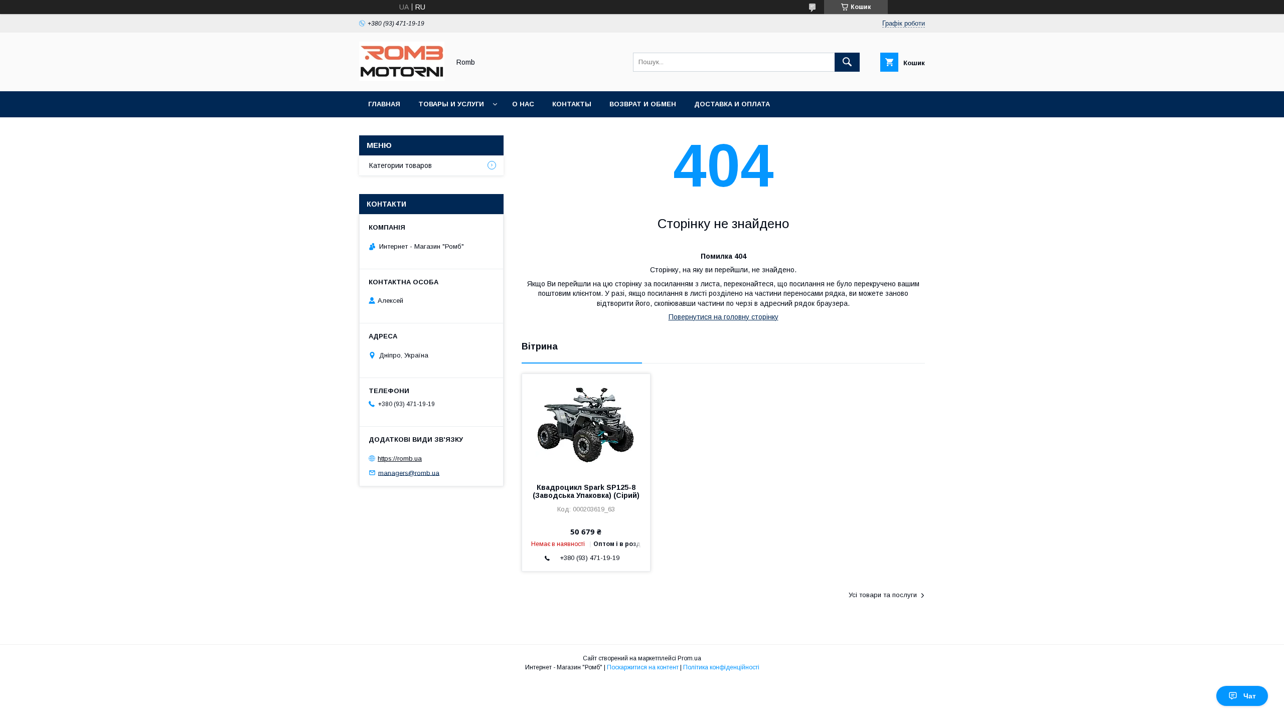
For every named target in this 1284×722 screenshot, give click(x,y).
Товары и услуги (451, 104)
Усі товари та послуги (883, 595)
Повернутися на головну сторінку (723, 317)
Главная (384, 104)
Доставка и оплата (732, 104)
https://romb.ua (400, 458)
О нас (523, 104)
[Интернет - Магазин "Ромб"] (401, 78)
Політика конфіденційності (721, 667)
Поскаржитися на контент (643, 667)
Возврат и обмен (642, 104)
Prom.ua (689, 658)
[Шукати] (847, 62)
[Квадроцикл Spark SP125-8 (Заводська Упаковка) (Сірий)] (586, 424)
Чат (1249, 696)
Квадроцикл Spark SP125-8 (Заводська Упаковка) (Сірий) (586, 491)
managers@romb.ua (408, 472)
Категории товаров (400, 165)
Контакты (571, 104)
